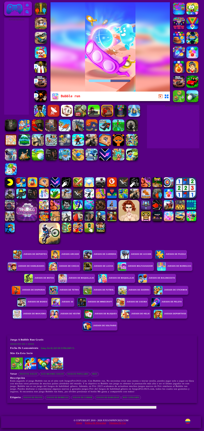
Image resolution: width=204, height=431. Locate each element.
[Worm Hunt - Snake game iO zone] (92, 130)
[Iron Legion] (41, 86)
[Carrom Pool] (105, 145)
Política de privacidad (95, 423)
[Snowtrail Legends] (24, 145)
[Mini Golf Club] (38, 159)
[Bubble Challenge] (192, 28)
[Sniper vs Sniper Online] (132, 130)
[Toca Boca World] (118, 159)
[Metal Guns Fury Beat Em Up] (94, 116)
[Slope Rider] (65, 159)
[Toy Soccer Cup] (179, 101)
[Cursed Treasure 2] (192, 72)
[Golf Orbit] (118, 130)
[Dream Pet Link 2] (11, 145)
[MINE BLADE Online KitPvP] (132, 145)
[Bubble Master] (192, 43)
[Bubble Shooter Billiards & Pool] (44, 369)
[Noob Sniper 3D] (78, 130)
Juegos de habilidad (107, 397)
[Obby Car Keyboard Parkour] (192, 86)
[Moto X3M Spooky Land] (65, 145)
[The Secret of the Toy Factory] (41, 101)
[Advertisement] (16, 66)
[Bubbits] (57, 369)
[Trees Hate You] (132, 159)
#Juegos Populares (78, 374)
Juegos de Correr (82, 397)
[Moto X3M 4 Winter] (51, 145)
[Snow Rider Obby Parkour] (78, 145)
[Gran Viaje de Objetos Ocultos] (41, 28)
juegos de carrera (105, 254)
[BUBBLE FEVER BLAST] (179, 28)
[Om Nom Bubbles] (192, 14)
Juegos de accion (141, 254)
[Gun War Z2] (80, 116)
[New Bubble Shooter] (179, 14)
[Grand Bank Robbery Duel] (11, 159)
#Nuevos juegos (28, 374)
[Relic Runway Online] (24, 159)
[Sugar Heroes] (11, 174)
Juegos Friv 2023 (14, 3)
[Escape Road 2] (105, 130)
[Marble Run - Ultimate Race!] (78, 159)
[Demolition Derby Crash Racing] (41, 43)
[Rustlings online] (53, 116)
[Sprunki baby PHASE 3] (118, 145)
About (79, 423)
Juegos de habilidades (31, 266)
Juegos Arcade (70, 254)
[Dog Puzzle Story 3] (41, 57)
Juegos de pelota (33, 397)
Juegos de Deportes (35, 254)
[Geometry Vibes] (105, 159)
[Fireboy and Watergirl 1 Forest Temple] (41, 14)
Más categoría (131, 397)
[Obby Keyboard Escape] (40, 116)
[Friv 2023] (27, 5)
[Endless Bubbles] (179, 57)
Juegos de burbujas (57, 397)
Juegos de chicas (69, 266)
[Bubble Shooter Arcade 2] (192, 57)
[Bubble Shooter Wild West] (179, 43)
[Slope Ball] (134, 116)
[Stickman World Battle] (38, 130)
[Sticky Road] (51, 130)
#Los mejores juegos (52, 374)
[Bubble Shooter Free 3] (179, 72)
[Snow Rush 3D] (65, 130)
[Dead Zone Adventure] (11, 130)
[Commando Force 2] (92, 145)
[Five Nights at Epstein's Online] (51, 159)
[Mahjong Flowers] (67, 116)
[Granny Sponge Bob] (41, 72)
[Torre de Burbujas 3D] (121, 116)
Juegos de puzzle (176, 254)
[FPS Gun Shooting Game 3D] (38, 145)
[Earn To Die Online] (107, 116)
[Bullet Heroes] (92, 159)
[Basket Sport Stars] (30, 369)
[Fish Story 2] (24, 130)
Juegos (31, 344)
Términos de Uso (117, 423)
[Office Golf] (192, 101)
